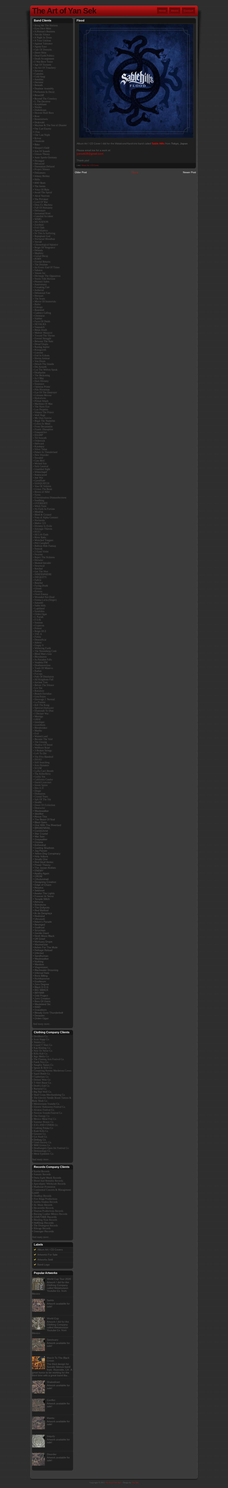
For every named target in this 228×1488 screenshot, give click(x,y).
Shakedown (53, 1382)
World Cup (53, 1318)
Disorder (51, 1454)
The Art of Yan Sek (64, 10)
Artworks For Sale (47, 1254)
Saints (50, 1300)
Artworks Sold (45, 1259)
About (174, 10)
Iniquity (51, 1436)
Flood (80, 20)
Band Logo (43, 1264)
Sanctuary (52, 1339)
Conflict (51, 1400)
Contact (188, 10)
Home (162, 10)
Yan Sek (135, 1482)
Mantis (50, 1418)
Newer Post (189, 172)
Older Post (81, 172)
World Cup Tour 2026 (59, 1279)
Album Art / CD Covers (90, 165)
